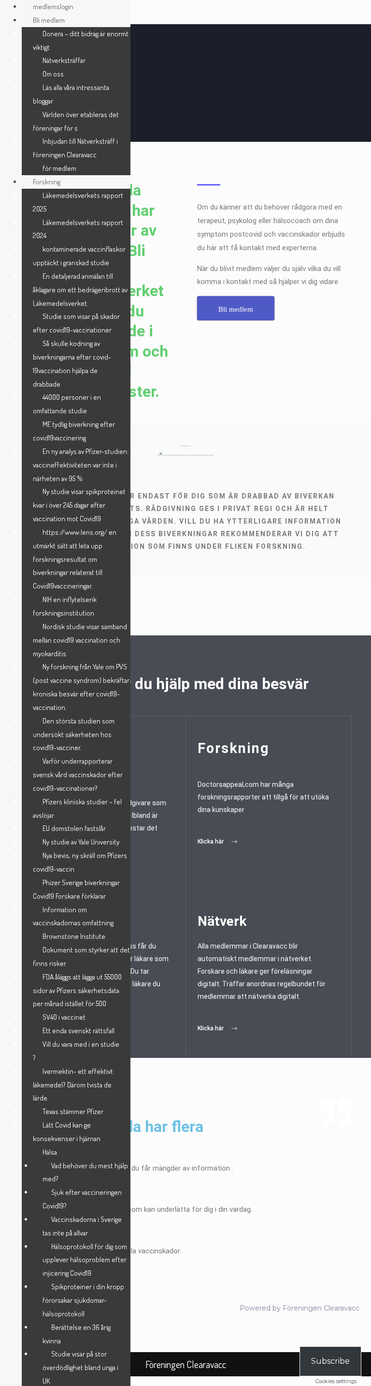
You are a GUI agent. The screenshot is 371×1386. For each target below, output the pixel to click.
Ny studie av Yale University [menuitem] (81, 841)
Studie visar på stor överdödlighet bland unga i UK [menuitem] (80, 1367)
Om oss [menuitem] (53, 73)
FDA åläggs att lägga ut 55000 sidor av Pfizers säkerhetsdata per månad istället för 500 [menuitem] (77, 990)
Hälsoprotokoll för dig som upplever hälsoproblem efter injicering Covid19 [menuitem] (85, 1260)
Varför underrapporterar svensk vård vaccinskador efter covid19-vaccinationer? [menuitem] (78, 774)
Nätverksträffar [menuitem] (64, 60)
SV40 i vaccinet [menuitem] (64, 1017)
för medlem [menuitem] (59, 168)
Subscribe (330, 1361)
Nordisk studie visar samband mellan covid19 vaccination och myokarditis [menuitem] (80, 640)
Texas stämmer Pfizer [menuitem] (73, 1111)
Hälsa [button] (50, 1152)
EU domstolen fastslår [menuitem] (74, 828)
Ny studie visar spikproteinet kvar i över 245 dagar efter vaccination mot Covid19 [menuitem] (79, 505)
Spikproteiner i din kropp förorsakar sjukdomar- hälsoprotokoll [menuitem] (83, 1300)
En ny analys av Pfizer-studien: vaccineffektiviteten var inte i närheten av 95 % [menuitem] (80, 465)
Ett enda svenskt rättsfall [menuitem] (78, 1030)
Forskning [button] (46, 181)
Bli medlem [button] (49, 20)
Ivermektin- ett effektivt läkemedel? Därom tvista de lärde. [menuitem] (73, 1085)
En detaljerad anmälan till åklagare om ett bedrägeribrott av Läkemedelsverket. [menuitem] (80, 289)
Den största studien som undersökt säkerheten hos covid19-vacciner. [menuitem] (73, 734)
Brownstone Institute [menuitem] (74, 936)
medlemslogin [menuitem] (53, 6)
